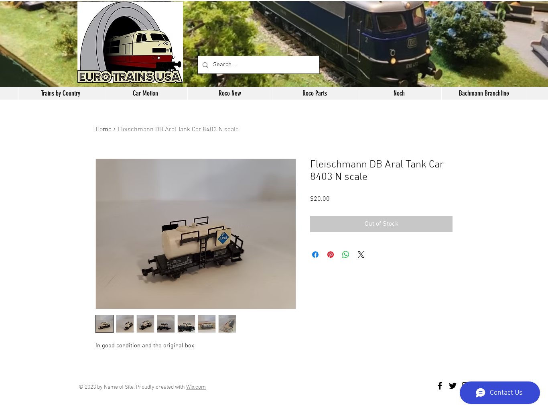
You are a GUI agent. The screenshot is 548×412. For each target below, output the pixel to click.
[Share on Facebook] (315, 254)
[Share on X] (361, 254)
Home (103, 130)
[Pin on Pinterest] (330, 254)
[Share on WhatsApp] (346, 254)
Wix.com (196, 387)
